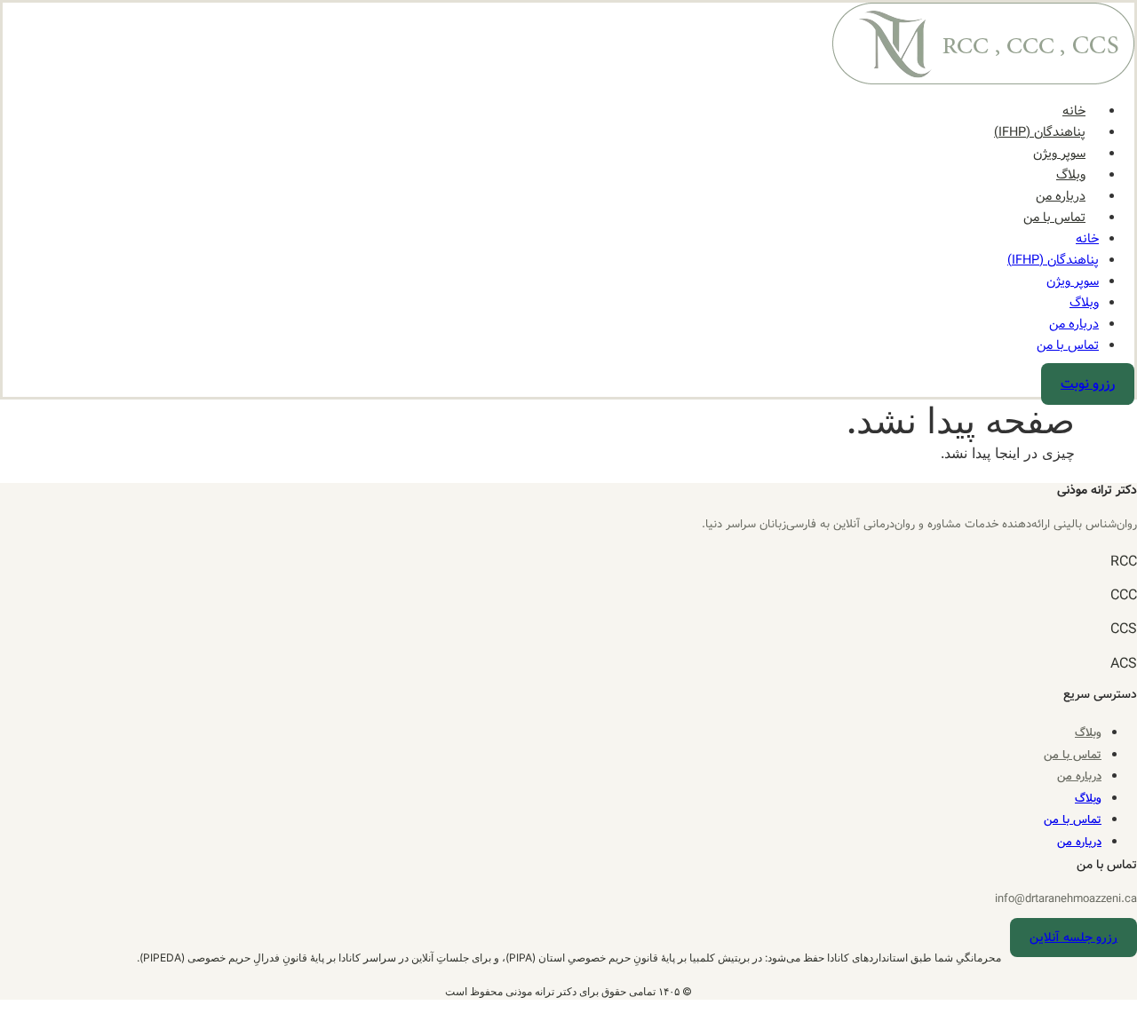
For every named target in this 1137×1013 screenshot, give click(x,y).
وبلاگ (1070, 175)
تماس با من (1054, 217)
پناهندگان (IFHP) (1039, 132)
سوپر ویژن (1059, 153)
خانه (1073, 111)
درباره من (1060, 196)
